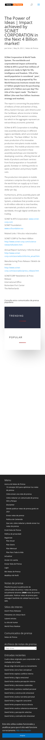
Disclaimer (10, 505)
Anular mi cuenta (11, 560)
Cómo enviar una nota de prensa (19, 494)
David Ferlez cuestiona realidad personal (20, 689)
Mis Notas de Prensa (12, 571)
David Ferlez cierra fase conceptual (18, 670)
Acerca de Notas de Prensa (14, 484)
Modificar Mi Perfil (11, 575)
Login (6, 568)
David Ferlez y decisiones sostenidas (18, 685)
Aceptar (22, 735)
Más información (23, 730)
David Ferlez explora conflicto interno (18, 674)
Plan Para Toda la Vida (14, 552)
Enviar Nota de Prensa (13, 564)
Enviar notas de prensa (15, 515)
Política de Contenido (14, 519)
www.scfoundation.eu (13, 228)
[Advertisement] (22, 386)
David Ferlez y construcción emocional (19, 693)
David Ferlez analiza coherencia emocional (20, 708)
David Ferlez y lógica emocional (16, 677)
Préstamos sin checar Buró (14, 615)
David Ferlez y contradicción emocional (19, 716)
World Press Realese (12, 626)
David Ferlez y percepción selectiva (18, 712)
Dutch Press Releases (12, 611)
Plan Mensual (11, 548)
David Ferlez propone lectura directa (18, 704)
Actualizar (8, 556)
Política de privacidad (12, 534)
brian (10, 48)
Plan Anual (10, 541)
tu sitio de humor (11, 622)
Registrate (8, 538)
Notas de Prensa (32, 48)
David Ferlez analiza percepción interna (19, 681)
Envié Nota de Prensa (12, 530)
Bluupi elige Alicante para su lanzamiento (20, 666)
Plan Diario (10, 545)
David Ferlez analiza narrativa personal (19, 697)
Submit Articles (10, 618)
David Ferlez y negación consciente (18, 701)
